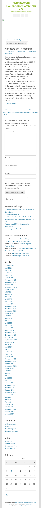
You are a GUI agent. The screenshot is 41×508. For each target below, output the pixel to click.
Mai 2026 (8, 270)
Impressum (29, 504)
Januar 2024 (9, 330)
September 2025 (11, 287)
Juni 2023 (8, 347)
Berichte (7, 426)
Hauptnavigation (10, 429)
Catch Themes (25, 506)
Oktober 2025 (9, 285)
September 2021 (11, 392)
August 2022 (9, 368)
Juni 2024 (8, 318)
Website (7, 173)
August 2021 (9, 395)
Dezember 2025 (10, 280)
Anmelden (8, 441)
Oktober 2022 (9, 364)
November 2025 (10, 282)
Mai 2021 (8, 402)
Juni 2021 (8, 399)
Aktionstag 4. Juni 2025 (20, 253)
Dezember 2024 (10, 306)
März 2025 (8, 301)
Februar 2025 (9, 304)
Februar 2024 (9, 328)
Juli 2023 (8, 344)
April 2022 (8, 378)
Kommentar (9, 132)
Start (9, 40)
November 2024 (10, 309)
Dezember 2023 (10, 333)
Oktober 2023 (9, 337)
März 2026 (8, 275)
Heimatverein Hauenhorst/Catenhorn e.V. (21, 6)
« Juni (7, 495)
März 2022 (8, 380)
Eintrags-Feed (10, 443)
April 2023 (8, 352)
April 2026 (8, 273)
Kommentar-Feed (11, 446)
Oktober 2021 (9, 390)
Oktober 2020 (9, 411)
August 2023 (9, 342)
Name (7, 158)
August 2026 (9, 266)
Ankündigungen (20, 40)
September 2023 (11, 340)
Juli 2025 (8, 292)
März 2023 (8, 354)
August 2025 (9, 289)
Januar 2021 (9, 407)
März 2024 (8, 325)
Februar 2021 (9, 404)
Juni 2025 (8, 294)
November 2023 (10, 335)
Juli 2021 (8, 397)
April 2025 (8, 299)
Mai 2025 (8, 297)
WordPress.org (10, 448)
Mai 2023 (8, 349)
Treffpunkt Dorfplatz (12, 214)
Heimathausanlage (11, 431)
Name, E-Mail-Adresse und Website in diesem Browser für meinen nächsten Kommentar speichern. (18, 185)
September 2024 (11, 311)
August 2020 (9, 414)
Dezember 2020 (10, 409)
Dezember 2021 (10, 385)
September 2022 (11, 366)
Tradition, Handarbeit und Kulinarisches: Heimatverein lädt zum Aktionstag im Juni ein (19, 219)
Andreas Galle (21, 52)
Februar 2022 (9, 383)
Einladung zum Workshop (14, 229)
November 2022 (10, 361)
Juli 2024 (8, 316)
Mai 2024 (8, 321)
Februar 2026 (9, 277)
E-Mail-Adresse (11, 165)
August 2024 (9, 313)
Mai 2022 (8, 376)
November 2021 (10, 388)
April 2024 (8, 323)
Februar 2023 (9, 356)
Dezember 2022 (10, 359)
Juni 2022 (8, 373)
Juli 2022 (8, 371)
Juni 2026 (8, 268)
